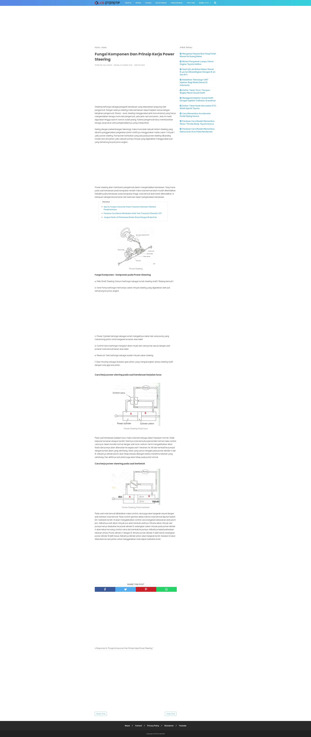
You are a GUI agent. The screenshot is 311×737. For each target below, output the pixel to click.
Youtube (182, 726)
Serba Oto (204, 3)
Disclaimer (169, 726)
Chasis (148, 3)
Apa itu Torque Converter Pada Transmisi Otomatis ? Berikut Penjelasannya (130, 208)
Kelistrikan (161, 3)
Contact (138, 726)
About (127, 726)
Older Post (170, 714)
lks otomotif (161, 734)
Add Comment (139, 65)
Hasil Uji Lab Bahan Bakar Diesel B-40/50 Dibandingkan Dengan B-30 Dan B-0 (197, 72)
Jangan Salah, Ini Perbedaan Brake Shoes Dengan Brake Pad (130, 217)
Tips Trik (191, 3)
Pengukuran (176, 3)
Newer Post (100, 714)
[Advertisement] (155, 26)
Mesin (138, 3)
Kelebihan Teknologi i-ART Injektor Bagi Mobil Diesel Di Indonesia (194, 82)
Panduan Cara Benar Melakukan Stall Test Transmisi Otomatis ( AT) (133, 213)
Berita (128, 3)
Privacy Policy (153, 726)
